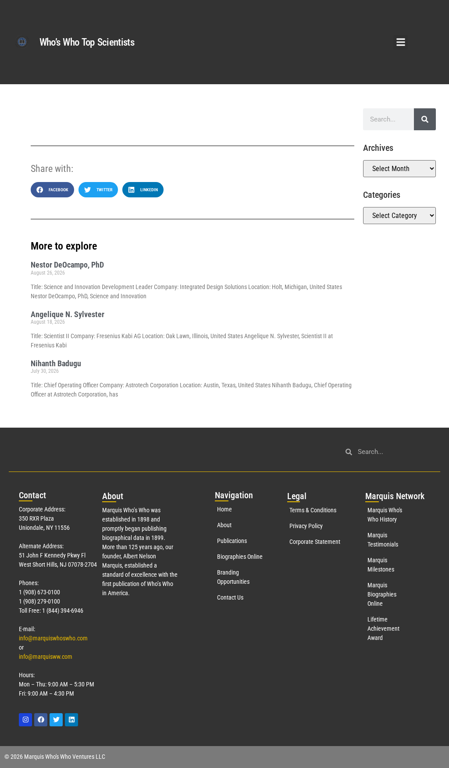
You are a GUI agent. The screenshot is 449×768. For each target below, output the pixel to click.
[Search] (425, 119)
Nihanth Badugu (56, 363)
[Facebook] (40, 719)
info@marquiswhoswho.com (53, 638)
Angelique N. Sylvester (67, 314)
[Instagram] (25, 719)
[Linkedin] (71, 719)
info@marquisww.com (45, 656)
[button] (400, 42)
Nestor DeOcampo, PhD (67, 264)
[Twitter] (56, 719)
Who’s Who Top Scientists (86, 42)
